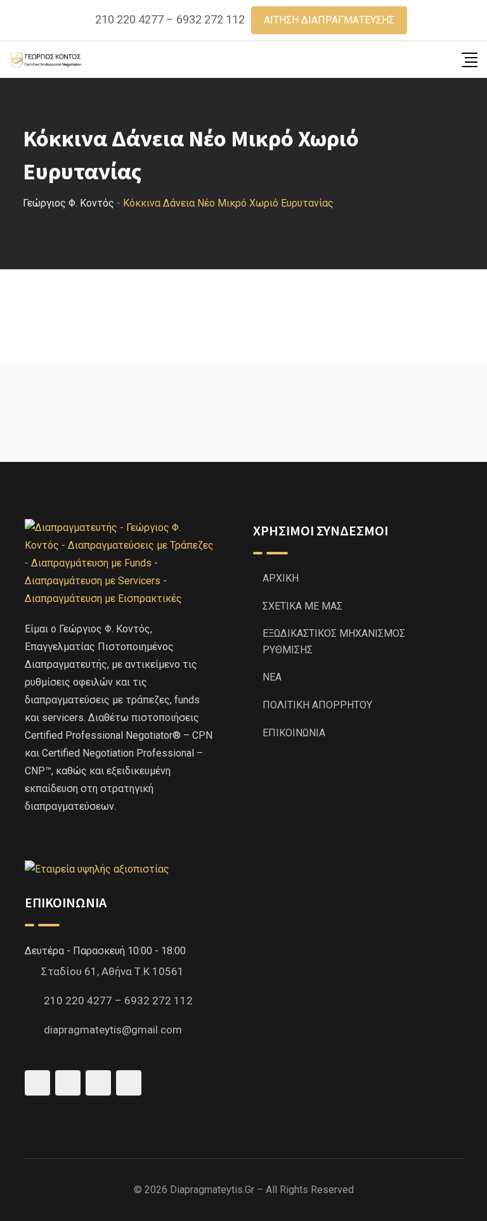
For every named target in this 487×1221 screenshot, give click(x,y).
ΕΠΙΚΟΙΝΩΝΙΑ (294, 733)
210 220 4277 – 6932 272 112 (170, 19)
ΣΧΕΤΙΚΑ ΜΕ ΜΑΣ (302, 606)
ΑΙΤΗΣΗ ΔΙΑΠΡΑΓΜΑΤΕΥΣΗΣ (329, 20)
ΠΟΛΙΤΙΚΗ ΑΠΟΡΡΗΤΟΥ (317, 705)
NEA (272, 677)
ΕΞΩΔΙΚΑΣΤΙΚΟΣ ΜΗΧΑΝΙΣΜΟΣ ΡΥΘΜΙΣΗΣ (334, 641)
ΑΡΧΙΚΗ (281, 578)
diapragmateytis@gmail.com (113, 1029)
